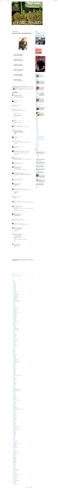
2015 (36, 124)
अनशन (14, 282)
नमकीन (14, 363)
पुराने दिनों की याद (14, 374)
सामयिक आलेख (14, 446)
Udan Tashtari (15, 94)
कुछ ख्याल (14, 314)
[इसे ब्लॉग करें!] (22, 86)
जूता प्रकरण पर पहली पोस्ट (15, 339)
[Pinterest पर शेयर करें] (24, 86)
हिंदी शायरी (14, 461)
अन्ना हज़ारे (14, 284)
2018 (36, 121)
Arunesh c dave (16, 223)
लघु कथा (14, 422)
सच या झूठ (14, 442)
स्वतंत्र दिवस (14, 452)
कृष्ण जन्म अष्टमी (14, 320)
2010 (36, 143)
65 (37, 50)
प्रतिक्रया (14, 379)
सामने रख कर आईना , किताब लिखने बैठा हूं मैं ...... (40, 136)
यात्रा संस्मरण (14, 414)
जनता (13, 333)
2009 (36, 144)
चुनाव (13, 331)
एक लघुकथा (14, 299)
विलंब (13, 431)
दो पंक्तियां (14, 356)
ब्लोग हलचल (14, 396)
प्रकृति (14, 378)
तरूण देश (14, 344)
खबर (13, 323)
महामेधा (14, 405)
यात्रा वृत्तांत (14, 413)
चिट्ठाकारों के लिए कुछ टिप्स (15, 329)
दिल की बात (14, 349)
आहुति (14, 157)
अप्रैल (37, 141)
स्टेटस (14, 448)
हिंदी (13, 456)
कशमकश (14, 307)
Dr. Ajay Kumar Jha (38, 104)
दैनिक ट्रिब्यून (14, 354)
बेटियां (13, 391)
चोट (13, 332)
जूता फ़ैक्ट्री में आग (15, 340)
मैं (13, 412)
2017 (36, 122)
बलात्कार (14, 387)
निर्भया (13, 367)
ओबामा (14, 302)
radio (14, 481)
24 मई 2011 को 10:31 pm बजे (21, 213)
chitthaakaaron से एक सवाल (16, 469)
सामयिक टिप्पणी (14, 447)
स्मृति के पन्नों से (14, 450)
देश (13, 352)
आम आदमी (14, 289)
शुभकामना (14, 439)
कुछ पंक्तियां (14, 87)
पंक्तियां (14, 369)
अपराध (14, 285)
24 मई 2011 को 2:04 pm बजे (22, 188)
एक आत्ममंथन (14, 292)
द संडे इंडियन (14, 346)
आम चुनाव (14, 290)
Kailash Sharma (16, 227)
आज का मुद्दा (37, 80)
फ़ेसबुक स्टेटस (14, 382)
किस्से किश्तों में (14, 311)
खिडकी (14, 324)
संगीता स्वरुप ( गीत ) (15, 150)
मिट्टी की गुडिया (40, 107)
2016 (36, 123)
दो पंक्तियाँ (14, 357)
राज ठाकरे (14, 418)
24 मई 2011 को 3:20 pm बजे (19, 196)
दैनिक (13, 353)
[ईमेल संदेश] (20, 86)
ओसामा (14, 303)
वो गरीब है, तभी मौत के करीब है (41, 154)
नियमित (14, 366)
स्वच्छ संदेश (14, 451)
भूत (13, 401)
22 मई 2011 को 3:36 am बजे (20, 94)
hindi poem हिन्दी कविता (15, 474)
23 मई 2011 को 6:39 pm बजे (19, 166)
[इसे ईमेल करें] (21, 86)
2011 (36, 128)
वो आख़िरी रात (37, 161)
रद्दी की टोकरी (14, 417)
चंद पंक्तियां (16, 87)
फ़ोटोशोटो (14, 384)
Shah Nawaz (15, 120)
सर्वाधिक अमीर (14, 444)
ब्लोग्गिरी (14, 399)
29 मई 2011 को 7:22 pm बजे (20, 223)
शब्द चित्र (14, 435)
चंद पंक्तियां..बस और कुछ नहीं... (16, 328)
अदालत (14, 281)
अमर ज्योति (14, 286)
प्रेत (13, 380)
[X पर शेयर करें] (23, 86)
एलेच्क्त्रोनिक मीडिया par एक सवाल (16, 301)
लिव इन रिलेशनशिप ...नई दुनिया (16, 426)
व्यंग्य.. (13, 434)
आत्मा (13, 288)
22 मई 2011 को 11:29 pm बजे (20, 150)
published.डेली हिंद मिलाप (15, 480)
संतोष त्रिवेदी (15, 166)
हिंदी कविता (18, 87)
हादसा (13, 455)
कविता (14, 305)
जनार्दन (14, 336)
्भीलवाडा (14, 464)
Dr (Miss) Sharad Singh (16, 188)
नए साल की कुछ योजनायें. (15, 362)
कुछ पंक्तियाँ (14, 316)
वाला (13, 429)
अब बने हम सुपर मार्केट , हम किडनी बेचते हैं (39, 183)
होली (13, 463)
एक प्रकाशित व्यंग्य (15, 297)
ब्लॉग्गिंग (14, 395)
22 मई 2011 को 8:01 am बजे (18, 113)
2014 (36, 125)
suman (15, 162)
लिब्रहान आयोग (14, 425)
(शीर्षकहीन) (37, 158)
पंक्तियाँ (14, 370)
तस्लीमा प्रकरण (14, 345)
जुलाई (37, 133)
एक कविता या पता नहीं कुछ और (16, 294)
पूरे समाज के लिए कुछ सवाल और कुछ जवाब (17, 375)
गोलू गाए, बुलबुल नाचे (38, 106)
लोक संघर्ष (14, 427)
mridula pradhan (16, 213)
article (14, 465)
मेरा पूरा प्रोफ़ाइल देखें (41, 77)
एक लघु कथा (14, 298)
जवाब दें (14, 98)
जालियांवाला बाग (14, 337)
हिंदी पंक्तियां (14, 459)
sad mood (14, 482)
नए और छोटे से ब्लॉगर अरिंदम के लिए (16, 361)
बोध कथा (14, 393)
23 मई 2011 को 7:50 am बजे (18, 162)
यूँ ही (13, 416)
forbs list (14, 472)
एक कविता (14, 293)
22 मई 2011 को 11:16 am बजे (20, 120)
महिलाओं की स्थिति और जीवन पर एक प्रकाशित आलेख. (18, 409)
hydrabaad (14, 476)
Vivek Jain (15, 196)
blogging (14, 468)
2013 (36, 126)
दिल (13, 348)
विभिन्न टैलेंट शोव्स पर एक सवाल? (16, 430)
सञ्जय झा (15, 233)
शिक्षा (13, 438)
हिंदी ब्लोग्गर (14, 460)
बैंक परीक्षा (14, 392)
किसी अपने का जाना (15, 310)
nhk (13, 478)
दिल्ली (13, 350)
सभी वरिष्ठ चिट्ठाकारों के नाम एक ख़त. (16, 443)
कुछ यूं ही (14, 318)
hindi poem (14, 473)
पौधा (13, 376)
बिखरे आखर (14, 388)
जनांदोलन (14, 335)
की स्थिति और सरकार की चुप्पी (16, 312)
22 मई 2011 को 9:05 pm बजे (21, 146)
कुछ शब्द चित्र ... (37, 171)
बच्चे (13, 386)
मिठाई (13, 410)
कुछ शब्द (14, 319)
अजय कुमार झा (41, 74)
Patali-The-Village (16, 146)
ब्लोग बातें (14, 397)
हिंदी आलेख (14, 457)
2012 (36, 127)
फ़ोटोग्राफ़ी (14, 383)
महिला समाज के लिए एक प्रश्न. (16, 408)
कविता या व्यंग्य (14, 306)
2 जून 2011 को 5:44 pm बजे (18, 233)
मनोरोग (14, 404)
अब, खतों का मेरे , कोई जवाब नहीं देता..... (39, 137)
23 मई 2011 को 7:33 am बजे (18, 157)
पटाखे (13, 371)
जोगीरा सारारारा (14, 341)
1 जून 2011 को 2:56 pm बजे (20, 227)
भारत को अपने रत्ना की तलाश (15, 400)
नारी (13, 365)
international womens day (16, 477)
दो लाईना (14, 358)
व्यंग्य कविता (14, 433)
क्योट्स (14, 322)
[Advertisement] (27, 28)
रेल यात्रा (14, 421)
